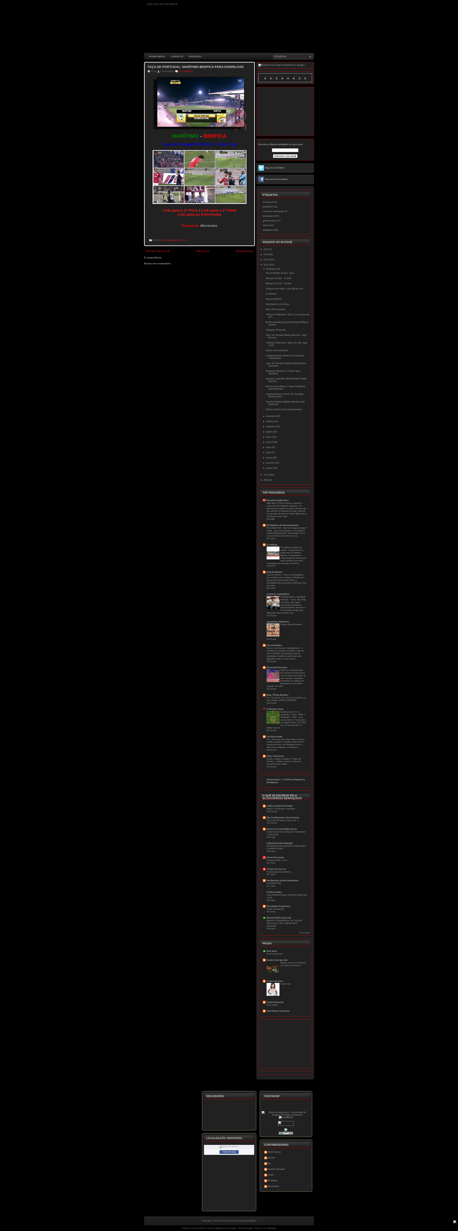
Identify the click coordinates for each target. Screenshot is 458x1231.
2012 (266, 259)
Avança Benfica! (273, 299)
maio (268, 447)
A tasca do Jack (275, 981)
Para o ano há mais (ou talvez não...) (283, 820)
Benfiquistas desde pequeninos (283, 525)
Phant (271, 1175)
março (269, 457)
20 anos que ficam (274, 954)
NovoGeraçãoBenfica (278, 500)
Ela (269, 1163)
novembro (271, 416)
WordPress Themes (204, 1228)
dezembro (271, 269)
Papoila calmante (276, 1169)
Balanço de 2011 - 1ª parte (278, 283)
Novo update (272, 1005)
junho (269, 442)
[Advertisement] (209, 354)
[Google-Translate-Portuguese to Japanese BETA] (288, 80)
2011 (266, 265)
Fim (268, 739)
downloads (166, 240)
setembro (271, 426)
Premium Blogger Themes (249, 1228)
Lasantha (232, 1228)
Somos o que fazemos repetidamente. (283, 648)
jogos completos (179, 240)
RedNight (272, 1180)
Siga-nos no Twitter (274, 168)
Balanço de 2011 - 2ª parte (278, 278)
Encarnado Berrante (277, 667)
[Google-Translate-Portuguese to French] (271, 80)
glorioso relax (269, 220)
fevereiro (270, 463)
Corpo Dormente (275, 1002)
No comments (186, 71)
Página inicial (157, 56)
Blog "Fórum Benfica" (278, 695)
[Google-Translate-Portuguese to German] (276, 80)
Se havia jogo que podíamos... (280, 872)
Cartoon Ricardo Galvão (291, 624)
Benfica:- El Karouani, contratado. (281, 809)
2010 (266, 475)
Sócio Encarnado (275, 857)
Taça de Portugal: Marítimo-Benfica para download (195, 66)
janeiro (269, 468)
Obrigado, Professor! (276, 330)
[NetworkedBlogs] (229, 1146)
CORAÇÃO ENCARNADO (280, 843)
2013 (266, 254)
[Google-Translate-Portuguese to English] (294, 80)
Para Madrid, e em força (277, 304)
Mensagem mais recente (158, 251)
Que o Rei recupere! (275, 309)
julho (268, 437)
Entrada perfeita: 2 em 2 (277, 860)
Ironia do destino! (274, 575)
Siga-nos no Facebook (276, 179)
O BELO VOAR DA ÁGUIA (280, 806)
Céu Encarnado (274, 736)
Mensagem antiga (244, 251)
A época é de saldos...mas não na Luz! (284, 288)
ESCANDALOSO (274, 528)
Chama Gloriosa (227, 1221)
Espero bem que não (277, 960)
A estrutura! (271, 294)
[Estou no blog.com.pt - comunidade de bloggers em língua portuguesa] (286, 1115)
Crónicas (267, 202)
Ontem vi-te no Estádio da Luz (282, 829)
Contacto (177, 56)
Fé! (268, 698)
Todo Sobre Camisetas (278, 1011)
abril (268, 452)
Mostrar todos (305, 933)
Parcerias (195, 56)
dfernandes (273, 1186)
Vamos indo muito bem (277, 350)
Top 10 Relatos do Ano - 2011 (280, 273)
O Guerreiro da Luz (276, 869)
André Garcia (274, 1152)
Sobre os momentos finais (291, 670)
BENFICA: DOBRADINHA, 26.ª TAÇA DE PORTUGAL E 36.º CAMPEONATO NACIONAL (284, 923)
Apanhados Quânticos (278, 622)
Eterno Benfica (274, 645)
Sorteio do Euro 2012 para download (284, 409)
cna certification (269, 1228)
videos (266, 225)
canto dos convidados (273, 211)
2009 (266, 480)
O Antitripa (272, 544)
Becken (271, 1157)
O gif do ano (285, 984)
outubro (270, 421)
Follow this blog (229, 1152)
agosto (269, 432)
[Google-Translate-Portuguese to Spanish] (305, 80)
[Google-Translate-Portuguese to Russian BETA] (299, 80)
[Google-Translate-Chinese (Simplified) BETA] (265, 80)
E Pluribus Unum (275, 709)
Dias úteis (272, 951)
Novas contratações (275, 909)
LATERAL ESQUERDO (278, 594)
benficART (268, 207)
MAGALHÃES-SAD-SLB (279, 918)
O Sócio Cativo (274, 892)
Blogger (253, 1221)
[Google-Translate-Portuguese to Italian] (282, 80)
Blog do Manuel (274, 572)
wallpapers (268, 230)
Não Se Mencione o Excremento (283, 817)
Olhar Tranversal (275, 756)
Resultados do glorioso (278, 906)
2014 (266, 249)
